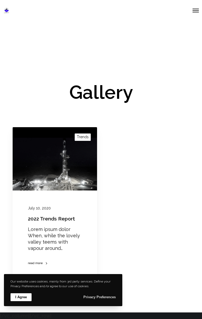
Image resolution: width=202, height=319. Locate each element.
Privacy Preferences (99, 297)
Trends (83, 137)
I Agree (21, 297)
